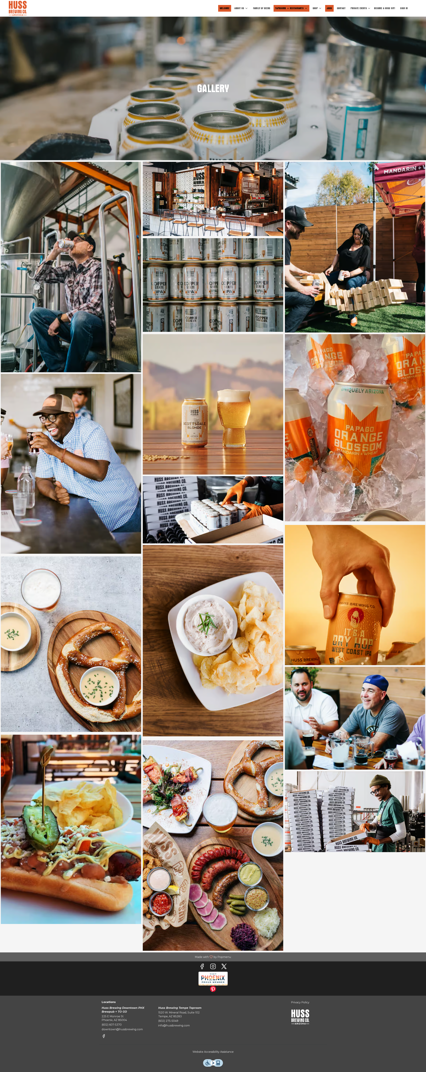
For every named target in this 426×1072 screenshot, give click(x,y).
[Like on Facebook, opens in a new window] (202, 967)
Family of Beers (261, 8)
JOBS (329, 8)
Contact (341, 8)
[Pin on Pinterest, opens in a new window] (213, 990)
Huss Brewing (300, 1016)
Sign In (404, 8)
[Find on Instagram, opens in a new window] (213, 967)
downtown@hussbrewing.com (122, 1029)
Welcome (224, 8)
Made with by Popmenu (116, 957)
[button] (241, 8)
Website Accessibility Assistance (213, 1051)
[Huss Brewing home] (18, 8)
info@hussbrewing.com (174, 1025)
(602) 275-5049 (168, 1020)
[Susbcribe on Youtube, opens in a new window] (213, 979)
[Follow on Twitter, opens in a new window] (224, 967)
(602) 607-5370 (112, 1024)
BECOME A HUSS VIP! (384, 8)
